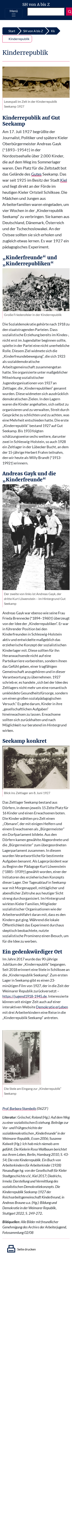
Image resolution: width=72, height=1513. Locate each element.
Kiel (63, 180)
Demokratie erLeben (52, 1007)
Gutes (36, 174)
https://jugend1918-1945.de (24, 996)
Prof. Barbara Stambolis (19, 1108)
